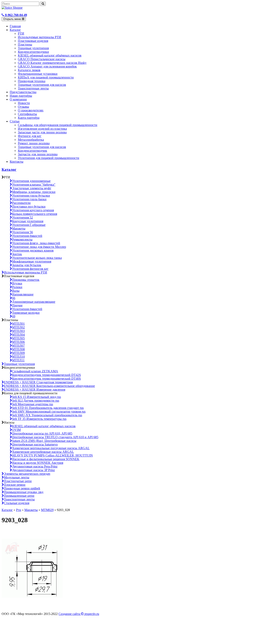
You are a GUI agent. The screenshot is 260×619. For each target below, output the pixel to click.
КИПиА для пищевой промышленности (46, 77)
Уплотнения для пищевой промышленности (48, 158)
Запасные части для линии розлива (42, 132)
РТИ (21, 33)
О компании (18, 99)
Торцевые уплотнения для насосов (42, 84)
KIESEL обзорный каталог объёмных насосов (49, 55)
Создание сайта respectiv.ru (78, 614)
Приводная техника (31, 81)
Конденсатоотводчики (33, 51)
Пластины (25, 44)
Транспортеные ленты (33, 88)
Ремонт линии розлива (34, 143)
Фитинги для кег (29, 136)
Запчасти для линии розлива (37, 154)
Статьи (15, 121)
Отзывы (23, 106)
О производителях (30, 110)
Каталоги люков (29, 70)
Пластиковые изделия (33, 41)
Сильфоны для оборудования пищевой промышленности (57, 125)
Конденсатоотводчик (32, 150)
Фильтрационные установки (37, 73)
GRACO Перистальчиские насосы (41, 59)
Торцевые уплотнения (33, 48)
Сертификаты (27, 114)
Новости (24, 103)
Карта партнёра (28, 117)
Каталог (15, 30)
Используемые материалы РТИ (39, 37)
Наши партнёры (21, 95)
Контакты (16, 161)
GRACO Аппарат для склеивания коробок (47, 66)
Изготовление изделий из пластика (42, 128)
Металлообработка (31, 139)
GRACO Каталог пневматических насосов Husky (52, 62)
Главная (15, 26)
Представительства (23, 92)
